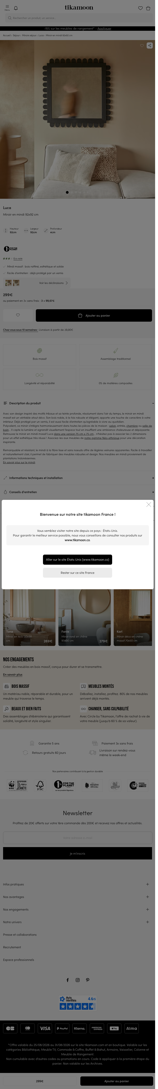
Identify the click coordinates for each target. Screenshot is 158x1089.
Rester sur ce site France (77, 572)
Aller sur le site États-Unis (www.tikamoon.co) (77, 559)
